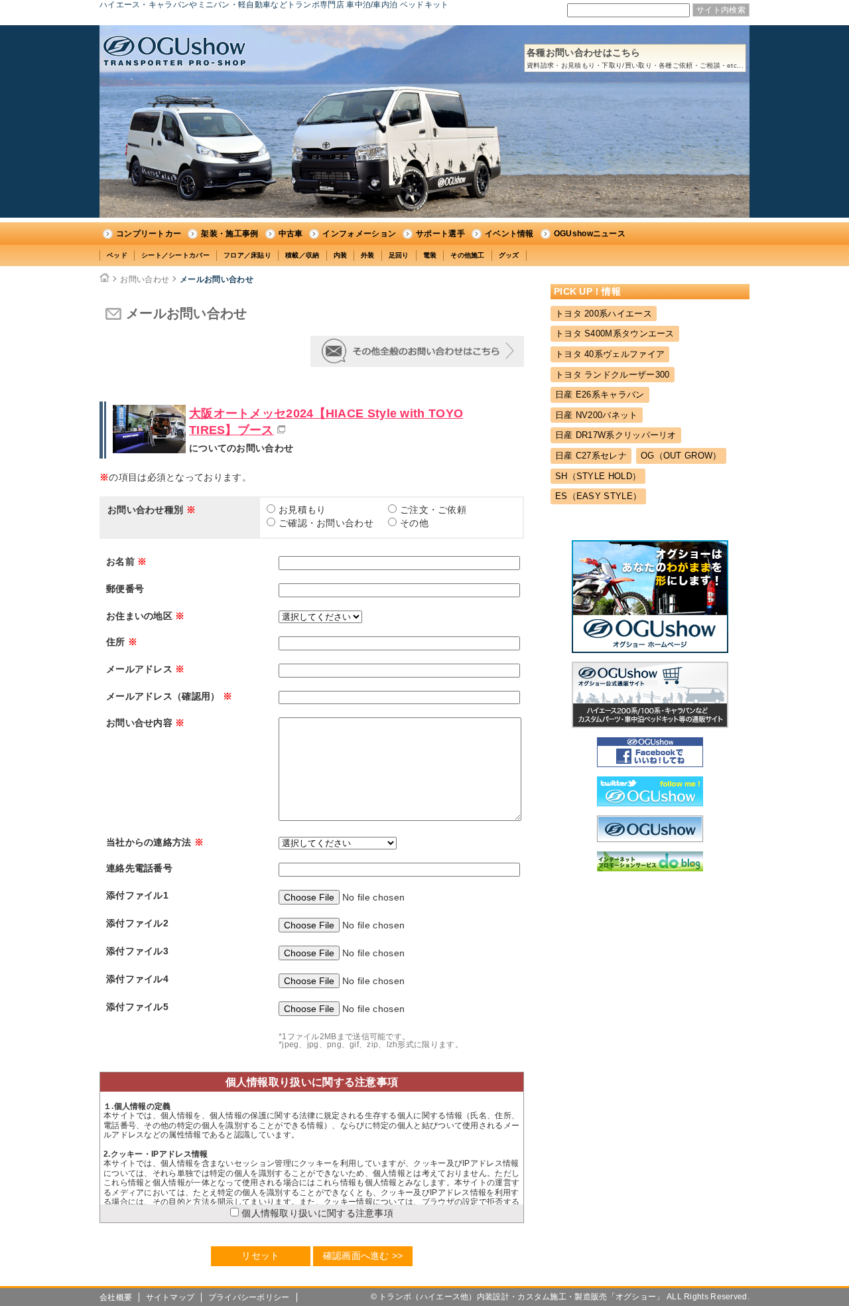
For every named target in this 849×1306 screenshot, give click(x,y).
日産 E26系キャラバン (600, 394)
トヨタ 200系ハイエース (603, 314)
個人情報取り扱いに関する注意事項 (316, 1213)
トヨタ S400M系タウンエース (615, 333)
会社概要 (115, 1297)
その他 (414, 523)
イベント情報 (509, 233)
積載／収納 (302, 255)
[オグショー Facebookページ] (650, 764)
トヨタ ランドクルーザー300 (612, 375)
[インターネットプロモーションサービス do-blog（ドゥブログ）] (650, 868)
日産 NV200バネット (596, 415)
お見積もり (302, 509)
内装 (341, 255)
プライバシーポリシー (249, 1297)
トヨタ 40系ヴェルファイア (610, 354)
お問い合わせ (144, 279)
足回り (399, 255)
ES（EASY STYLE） (598, 496)
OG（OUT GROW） (681, 456)
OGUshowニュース (589, 233)
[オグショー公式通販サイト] (650, 724)
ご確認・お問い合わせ (326, 523)
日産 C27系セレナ (591, 456)
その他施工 (467, 255)
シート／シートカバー (175, 255)
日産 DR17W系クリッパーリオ (616, 435)
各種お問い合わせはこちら (635, 58)
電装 (430, 255)
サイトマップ (170, 1297)
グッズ (509, 255)
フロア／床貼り (247, 255)
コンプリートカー (148, 233)
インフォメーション (359, 233)
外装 (368, 255)
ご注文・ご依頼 (433, 509)
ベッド (117, 255)
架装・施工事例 (229, 233)
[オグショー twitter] (650, 803)
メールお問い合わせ (216, 279)
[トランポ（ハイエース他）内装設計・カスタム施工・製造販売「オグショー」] (174, 51)
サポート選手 (440, 233)
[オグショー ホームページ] (650, 649)
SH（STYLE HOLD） (598, 476)
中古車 (291, 233)
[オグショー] (650, 839)
